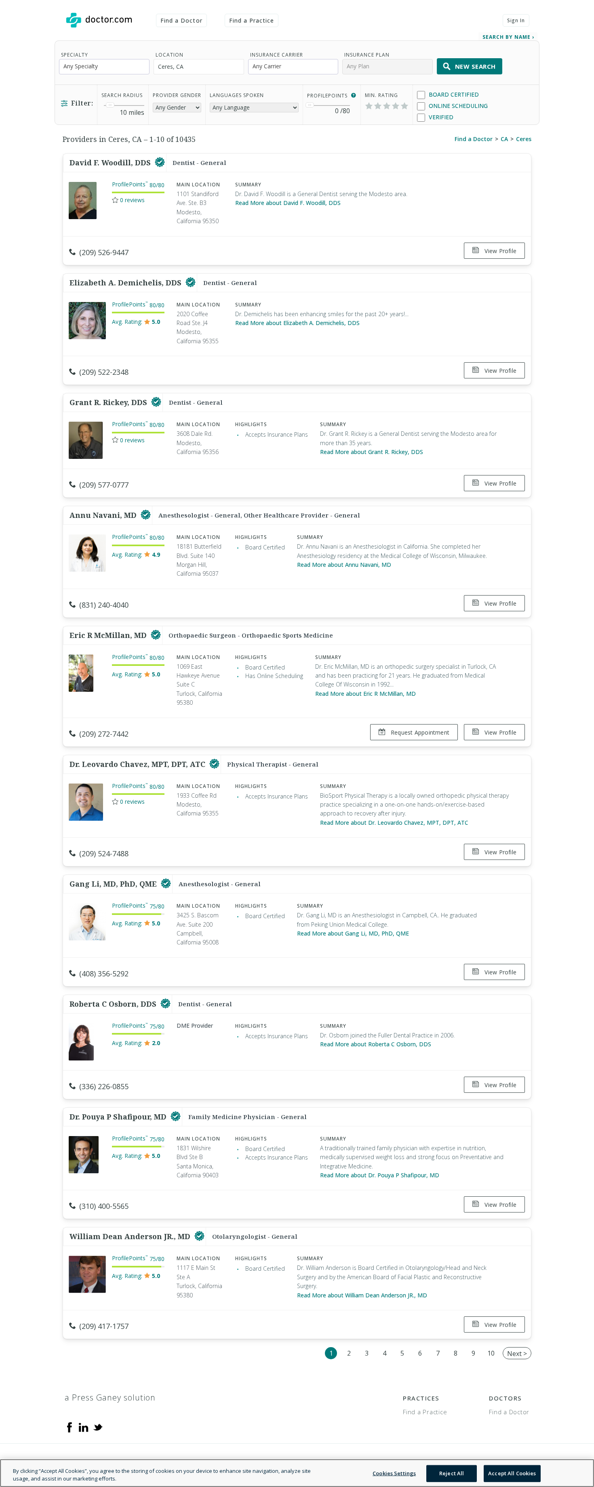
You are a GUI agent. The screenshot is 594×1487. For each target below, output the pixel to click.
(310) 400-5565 (103, 1206)
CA (504, 139)
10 (491, 1353)
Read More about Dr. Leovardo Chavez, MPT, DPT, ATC (394, 822)
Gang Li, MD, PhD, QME (114, 884)
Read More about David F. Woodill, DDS (288, 203)
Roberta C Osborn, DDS (114, 1004)
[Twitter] (98, 1426)
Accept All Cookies (512, 1473)
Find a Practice (251, 20)
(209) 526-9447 (103, 252)
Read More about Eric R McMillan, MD (365, 693)
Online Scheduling (457, 106)
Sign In (516, 20)
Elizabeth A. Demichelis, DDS (126, 282)
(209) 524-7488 (103, 853)
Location (169, 54)
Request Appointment (419, 732)
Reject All (451, 1473)
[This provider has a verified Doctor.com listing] (160, 162)
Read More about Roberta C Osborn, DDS (375, 1044)
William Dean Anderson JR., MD (131, 1236)
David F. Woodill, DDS (111, 162)
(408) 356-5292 (103, 973)
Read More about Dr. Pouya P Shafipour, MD (379, 1175)
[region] (297, 1473)
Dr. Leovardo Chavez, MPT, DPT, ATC (138, 764)
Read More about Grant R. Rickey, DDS (371, 452)
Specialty (74, 54)
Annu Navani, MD (104, 515)
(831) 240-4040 (103, 605)
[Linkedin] (83, 1426)
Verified (440, 117)
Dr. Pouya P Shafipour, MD (119, 1117)
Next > (517, 1353)
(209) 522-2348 (103, 372)
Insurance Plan (367, 54)
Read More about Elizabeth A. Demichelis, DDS (297, 323)
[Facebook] (69, 1426)
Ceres (523, 139)
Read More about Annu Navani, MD (344, 564)
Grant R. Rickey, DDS (109, 402)
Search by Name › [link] (508, 37)
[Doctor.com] (99, 20)
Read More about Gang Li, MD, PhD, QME (353, 933)
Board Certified (453, 94)
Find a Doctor (181, 20)
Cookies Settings (394, 1473)
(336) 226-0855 (103, 1086)
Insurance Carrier (276, 54)
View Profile (499, 251)
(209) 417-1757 (103, 1326)
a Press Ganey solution (110, 1397)
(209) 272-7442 (103, 734)
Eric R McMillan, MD (109, 635)
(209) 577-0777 (103, 485)
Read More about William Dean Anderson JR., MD (362, 1295)
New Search (475, 66)
